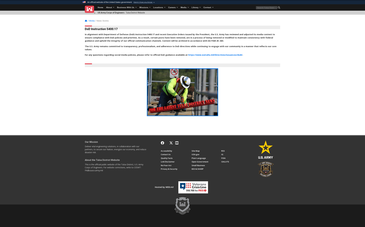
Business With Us (126, 7)
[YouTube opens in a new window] (176, 142)
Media (184, 7)
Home (100, 7)
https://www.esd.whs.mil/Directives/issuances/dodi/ (215, 55)
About (109, 7)
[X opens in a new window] (171, 142)
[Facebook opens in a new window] (162, 142)
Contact (207, 7)
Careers (172, 7)
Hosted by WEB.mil (164, 187)
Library (195, 7)
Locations (158, 7)
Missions (144, 7)
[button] (144, 2)
